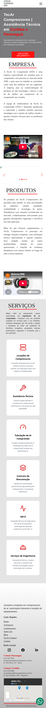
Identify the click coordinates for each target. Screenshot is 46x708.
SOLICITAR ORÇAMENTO (23, 55)
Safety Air (8, 631)
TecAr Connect (10, 638)
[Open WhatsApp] (40, 701)
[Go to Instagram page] (10, 650)
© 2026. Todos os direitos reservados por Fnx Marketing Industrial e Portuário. (21, 705)
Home (6, 621)
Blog (6, 634)
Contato (7, 641)
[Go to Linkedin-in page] (36, 650)
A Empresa (8, 625)
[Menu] (40, 4)
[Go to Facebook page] (24, 650)
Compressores (10, 628)
